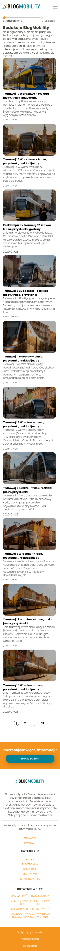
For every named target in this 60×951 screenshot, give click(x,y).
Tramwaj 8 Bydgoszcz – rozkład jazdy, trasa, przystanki (25, 293)
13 (42, 723)
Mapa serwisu (30, 939)
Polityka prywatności (30, 932)
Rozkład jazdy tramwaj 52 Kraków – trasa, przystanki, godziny (28, 227)
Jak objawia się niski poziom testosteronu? (30, 902)
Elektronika (30, 864)
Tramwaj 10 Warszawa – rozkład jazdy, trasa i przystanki (26, 96)
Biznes (30, 859)
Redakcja (30, 838)
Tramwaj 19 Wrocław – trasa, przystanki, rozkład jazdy (23, 424)
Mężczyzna (30, 874)
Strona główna (12, 21)
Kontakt (30, 843)
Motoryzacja (30, 879)
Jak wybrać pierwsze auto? (30, 896)
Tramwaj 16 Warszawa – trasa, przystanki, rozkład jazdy (25, 161)
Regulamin (30, 946)
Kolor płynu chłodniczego (30, 909)
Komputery (30, 869)
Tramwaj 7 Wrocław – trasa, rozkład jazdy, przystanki (30, 915)
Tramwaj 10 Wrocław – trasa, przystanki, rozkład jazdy (23, 687)
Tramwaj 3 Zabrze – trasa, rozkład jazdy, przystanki (27, 490)
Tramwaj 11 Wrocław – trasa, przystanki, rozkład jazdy (23, 358)
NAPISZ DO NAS (30, 758)
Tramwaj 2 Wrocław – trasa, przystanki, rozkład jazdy (23, 556)
